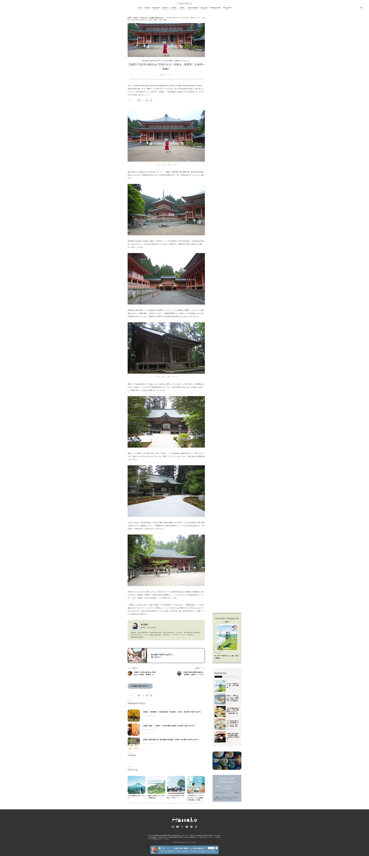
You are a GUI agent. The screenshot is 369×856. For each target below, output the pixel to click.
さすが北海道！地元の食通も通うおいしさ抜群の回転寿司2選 (181, 851)
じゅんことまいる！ (155, 634)
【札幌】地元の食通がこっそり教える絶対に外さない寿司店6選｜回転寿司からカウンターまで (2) (190, 848)
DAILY (218, 676)
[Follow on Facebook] (177, 826)
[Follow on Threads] (196, 826)
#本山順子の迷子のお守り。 (140, 686)
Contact (167, 838)
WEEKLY (226, 676)
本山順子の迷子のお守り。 (157, 17)
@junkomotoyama (137, 637)
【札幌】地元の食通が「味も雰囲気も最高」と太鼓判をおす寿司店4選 (216, 851)
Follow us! (227, 765)
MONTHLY (235, 676)
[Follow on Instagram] (173, 826)
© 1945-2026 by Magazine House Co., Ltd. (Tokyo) (184, 842)
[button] (158, 164)
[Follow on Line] (191, 826)
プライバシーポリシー (232, 797)
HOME (130, 17)
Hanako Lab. (144, 17)
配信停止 (237, 792)
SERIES (135, 17)
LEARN (161, 75)
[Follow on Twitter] (182, 826)
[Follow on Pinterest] (186, 826)
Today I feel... (165, 848)
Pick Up (133, 769)
